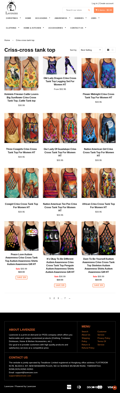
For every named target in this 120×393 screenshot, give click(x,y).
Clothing (11, 28)
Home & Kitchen (33, 28)
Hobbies (79, 18)
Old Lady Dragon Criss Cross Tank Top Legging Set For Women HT (60, 81)
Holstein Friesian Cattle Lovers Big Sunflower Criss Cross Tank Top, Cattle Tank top (21, 97)
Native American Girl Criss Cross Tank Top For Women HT (98, 152)
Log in (94, 3)
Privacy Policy (103, 338)
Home (28, 18)
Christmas (12, 18)
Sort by (73, 50)
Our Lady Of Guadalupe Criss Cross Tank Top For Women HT (60, 152)
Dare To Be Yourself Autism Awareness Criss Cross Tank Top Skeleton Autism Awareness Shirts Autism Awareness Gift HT (98, 265)
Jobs (94, 18)
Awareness (61, 18)
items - (105, 10)
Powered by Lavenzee (25, 386)
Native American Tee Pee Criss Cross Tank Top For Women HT (60, 207)
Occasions (41, 18)
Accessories (56, 28)
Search (85, 331)
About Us (86, 335)
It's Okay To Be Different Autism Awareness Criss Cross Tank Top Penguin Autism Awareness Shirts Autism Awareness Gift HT (60, 265)
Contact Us (77, 28)
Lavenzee (8, 386)
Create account (106, 3)
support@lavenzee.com (20, 376)
